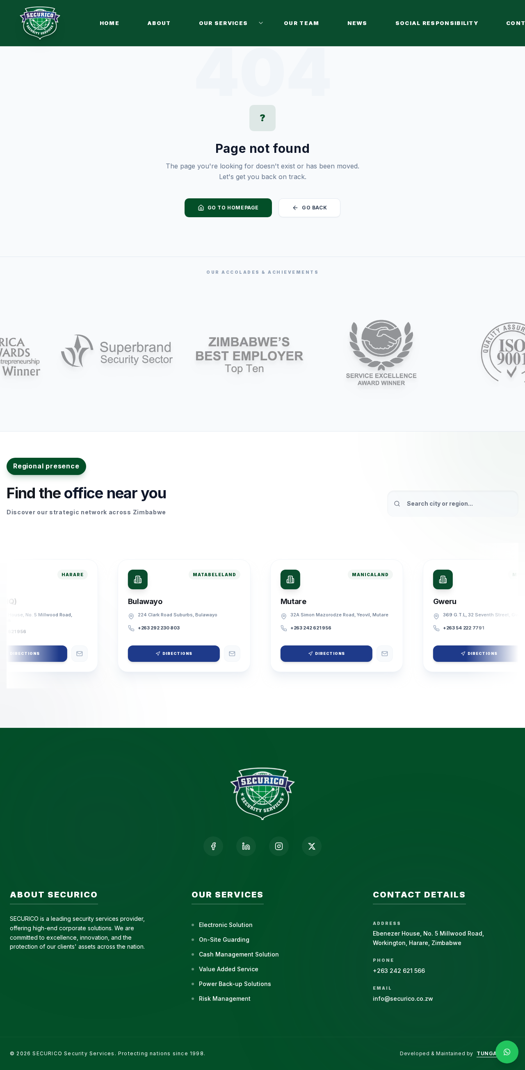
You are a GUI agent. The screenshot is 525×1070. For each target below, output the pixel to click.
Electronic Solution (226, 924)
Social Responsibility (436, 23)
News (357, 23)
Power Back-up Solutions (235, 983)
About (159, 23)
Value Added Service (228, 968)
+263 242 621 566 (399, 970)
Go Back (314, 207)
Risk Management (225, 998)
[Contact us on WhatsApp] (506, 1051)
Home (109, 23)
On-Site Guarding (224, 939)
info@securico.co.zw (403, 998)
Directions (172, 653)
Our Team (301, 23)
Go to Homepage (233, 207)
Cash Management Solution (239, 954)
